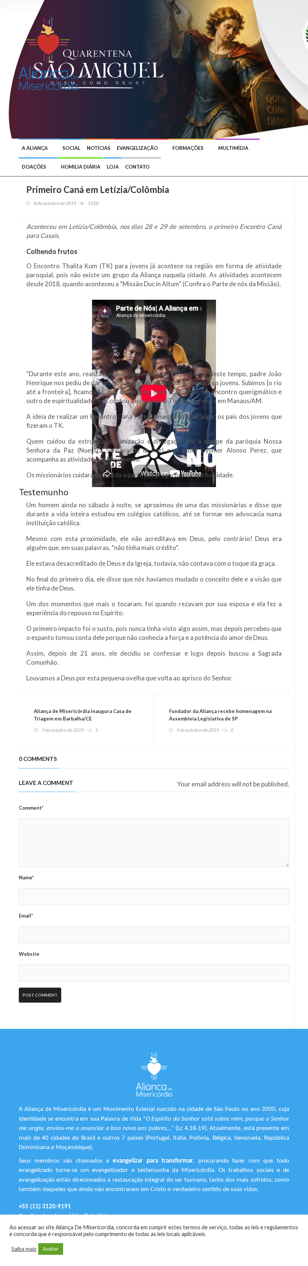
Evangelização (137, 148)
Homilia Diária (80, 167)
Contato (137, 167)
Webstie (29, 954)
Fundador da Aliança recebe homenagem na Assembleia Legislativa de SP (220, 715)
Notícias (98, 148)
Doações (34, 167)
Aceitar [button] (51, 1249)
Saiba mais (23, 1249)
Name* (26, 877)
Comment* (31, 808)
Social (71, 148)
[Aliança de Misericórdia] (51, 52)
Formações (188, 148)
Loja (113, 167)
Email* (26, 916)
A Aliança (35, 148)
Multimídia (233, 148)
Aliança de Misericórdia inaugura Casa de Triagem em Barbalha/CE (82, 715)
